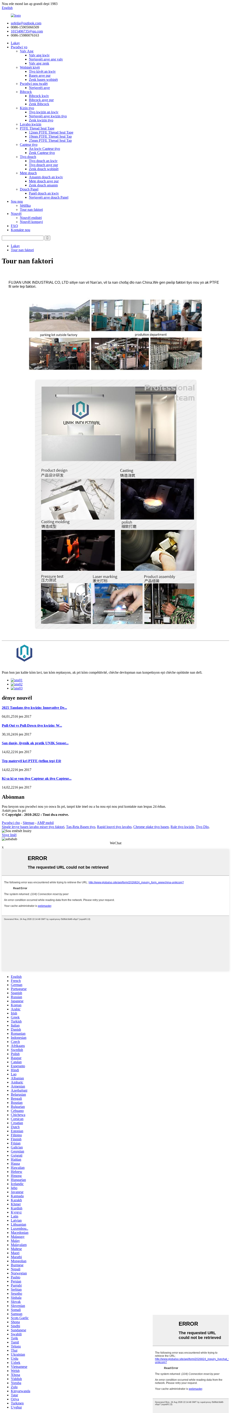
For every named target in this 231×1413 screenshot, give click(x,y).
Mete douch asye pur (44, 181)
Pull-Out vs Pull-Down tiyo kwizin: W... (32, 725)
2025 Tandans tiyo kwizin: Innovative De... (34, 708)
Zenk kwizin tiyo (41, 120)
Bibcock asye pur (41, 100)
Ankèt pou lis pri (14, 810)
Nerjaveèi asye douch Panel (48, 197)
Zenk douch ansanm (43, 185)
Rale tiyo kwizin (182, 827)
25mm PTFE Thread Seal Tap (50, 140)
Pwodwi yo (19, 47)
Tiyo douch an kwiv (43, 161)
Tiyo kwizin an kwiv (43, 112)
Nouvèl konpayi (31, 222)
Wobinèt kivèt (30, 67)
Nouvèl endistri (31, 218)
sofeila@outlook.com (26, 23)
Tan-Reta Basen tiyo (80, 827)
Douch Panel (29, 189)
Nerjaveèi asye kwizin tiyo (48, 116)
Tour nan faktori (31, 209)
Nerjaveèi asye (39, 88)
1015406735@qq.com (27, 31)
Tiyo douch (28, 157)
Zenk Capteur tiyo (42, 153)
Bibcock (26, 92)
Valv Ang (26, 51)
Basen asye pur (40, 75)
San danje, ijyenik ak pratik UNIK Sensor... (35, 743)
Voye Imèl (9, 835)
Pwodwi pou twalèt (34, 84)
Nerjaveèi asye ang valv (46, 59)
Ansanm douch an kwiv (46, 177)
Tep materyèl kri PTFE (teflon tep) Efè (31, 761)
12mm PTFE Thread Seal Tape (51, 132)
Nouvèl (16, 214)
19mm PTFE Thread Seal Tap (50, 136)
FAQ (14, 226)
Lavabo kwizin (30, 124)
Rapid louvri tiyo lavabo (114, 827)
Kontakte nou (20, 230)
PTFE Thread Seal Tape (37, 128)
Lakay (15, 43)
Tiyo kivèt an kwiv (42, 71)
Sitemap (28, 823)
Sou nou (17, 201)
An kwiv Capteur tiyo (44, 149)
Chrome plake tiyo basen (151, 827)
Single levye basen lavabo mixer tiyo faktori (33, 827)
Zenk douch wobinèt (43, 169)
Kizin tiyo (27, 108)
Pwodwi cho (11, 823)
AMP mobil (45, 823)
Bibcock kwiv (39, 96)
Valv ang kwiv (39, 55)
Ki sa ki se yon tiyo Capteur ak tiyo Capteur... (37, 778)
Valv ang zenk (39, 63)
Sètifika (25, 205)
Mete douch (28, 173)
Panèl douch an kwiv (44, 193)
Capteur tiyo (28, 144)
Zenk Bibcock (39, 104)
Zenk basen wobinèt (43, 79)
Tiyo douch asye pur (43, 165)
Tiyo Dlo (202, 827)
